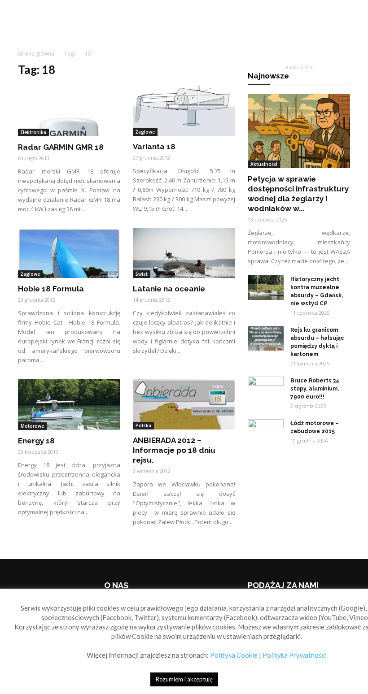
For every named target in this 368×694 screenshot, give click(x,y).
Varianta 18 (154, 146)
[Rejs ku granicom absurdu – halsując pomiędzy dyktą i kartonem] (266, 338)
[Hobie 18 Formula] (69, 253)
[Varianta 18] (184, 111)
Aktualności (263, 164)
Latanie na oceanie (169, 288)
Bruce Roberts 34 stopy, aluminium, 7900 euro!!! (314, 388)
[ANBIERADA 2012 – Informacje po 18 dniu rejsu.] (184, 404)
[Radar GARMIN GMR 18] (69, 111)
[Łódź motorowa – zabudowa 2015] (266, 431)
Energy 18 (36, 440)
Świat (142, 274)
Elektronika (33, 132)
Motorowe (32, 426)
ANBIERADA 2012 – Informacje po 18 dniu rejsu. (174, 450)
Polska (143, 425)
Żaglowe (145, 132)
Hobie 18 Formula (51, 288)
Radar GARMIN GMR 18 (61, 147)
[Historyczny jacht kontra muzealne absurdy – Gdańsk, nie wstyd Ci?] (266, 287)
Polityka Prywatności (295, 655)
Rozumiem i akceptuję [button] (184, 679)
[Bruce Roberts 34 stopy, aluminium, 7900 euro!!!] (266, 389)
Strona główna (36, 53)
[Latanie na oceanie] (184, 253)
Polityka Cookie (234, 655)
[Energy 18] (69, 404)
